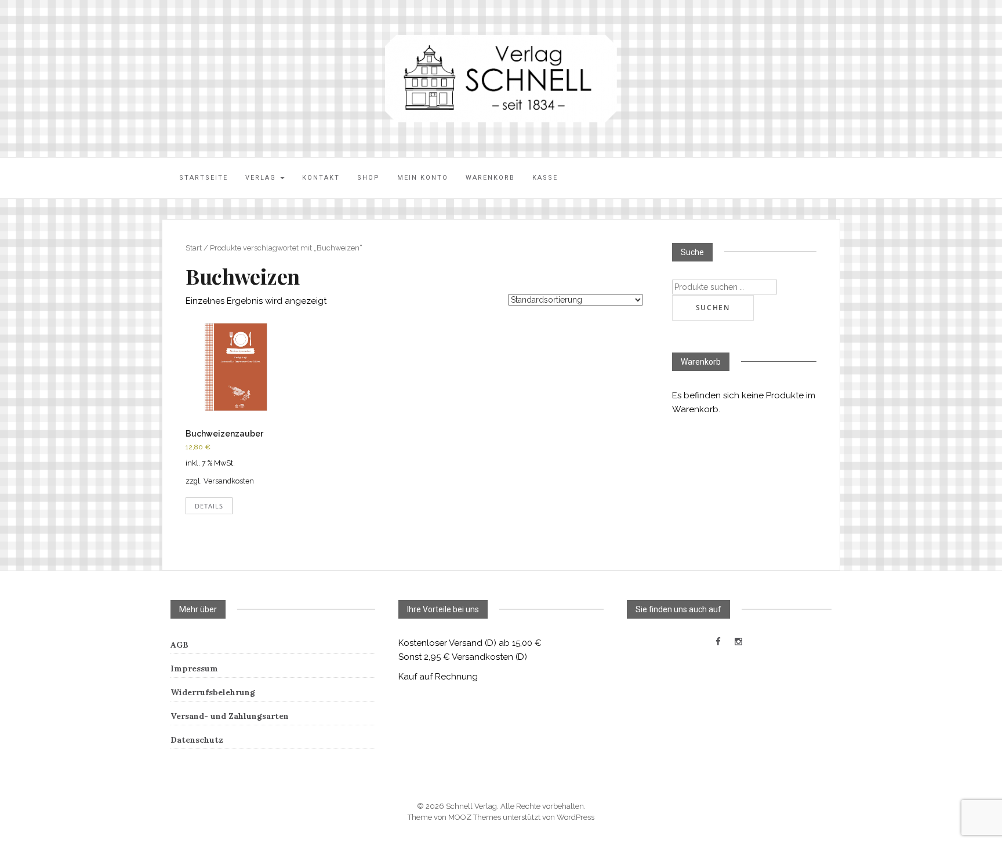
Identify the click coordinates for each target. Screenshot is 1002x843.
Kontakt (321, 177)
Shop (368, 177)
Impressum (194, 668)
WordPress (575, 817)
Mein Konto (422, 177)
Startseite (203, 177)
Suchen (713, 308)
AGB (179, 644)
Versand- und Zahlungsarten (229, 716)
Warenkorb (490, 177)
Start (194, 248)
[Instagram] (738, 642)
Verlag (262, 177)
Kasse (545, 177)
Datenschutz (196, 740)
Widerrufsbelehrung (212, 692)
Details (209, 506)
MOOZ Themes (474, 817)
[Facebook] (718, 642)
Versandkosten (229, 481)
